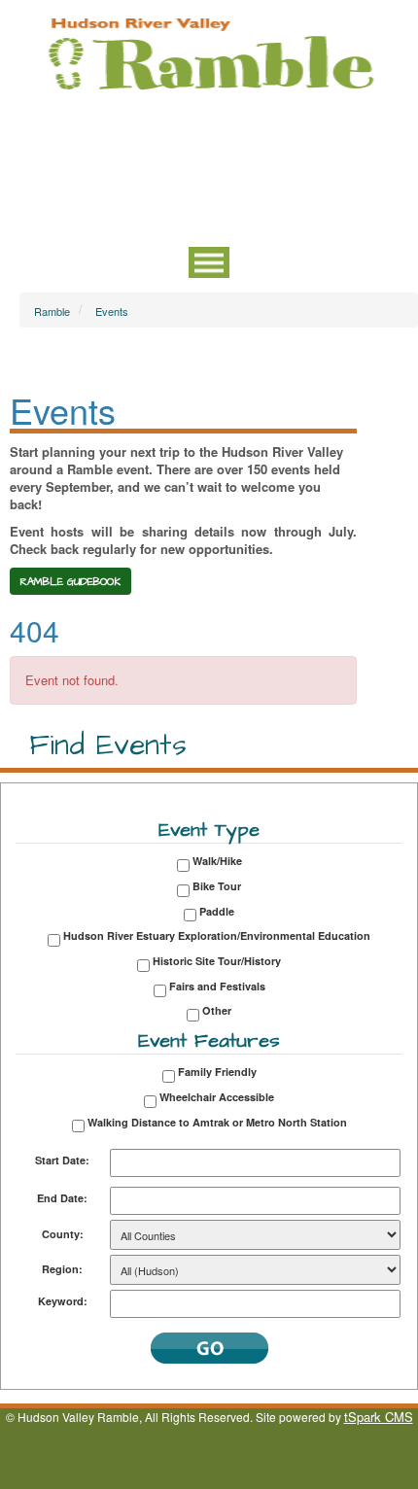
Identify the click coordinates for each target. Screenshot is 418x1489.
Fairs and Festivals (217, 986)
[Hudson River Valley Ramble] (209, 52)
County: (63, 1234)
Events (111, 311)
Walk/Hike (217, 860)
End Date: (62, 1198)
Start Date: (62, 1160)
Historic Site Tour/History (217, 960)
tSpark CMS (378, 1416)
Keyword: (62, 1301)
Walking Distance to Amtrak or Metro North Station (217, 1122)
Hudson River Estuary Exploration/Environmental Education (216, 935)
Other (216, 1010)
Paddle (216, 911)
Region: (62, 1269)
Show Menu (209, 262)
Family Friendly (217, 1071)
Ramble (52, 311)
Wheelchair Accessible (216, 1097)
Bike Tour (216, 886)
